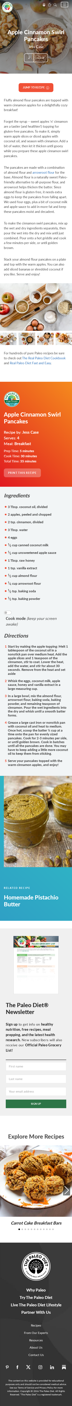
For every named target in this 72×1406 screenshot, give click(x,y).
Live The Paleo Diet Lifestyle (36, 1304)
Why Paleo (36, 1290)
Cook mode (31, 621)
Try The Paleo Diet (36, 1297)
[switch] (8, 613)
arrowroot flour (43, 172)
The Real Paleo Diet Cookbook (44, 358)
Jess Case (36, 47)
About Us (36, 1347)
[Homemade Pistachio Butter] (36, 821)
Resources (36, 1340)
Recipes (36, 1325)
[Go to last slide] (2, 307)
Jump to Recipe (34, 87)
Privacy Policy (46, 1387)
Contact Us (36, 1355)
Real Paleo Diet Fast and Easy (30, 363)
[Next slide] (70, 307)
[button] (64, 4)
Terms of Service (26, 1387)
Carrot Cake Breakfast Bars (36, 1222)
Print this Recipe (22, 472)
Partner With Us (36, 1312)
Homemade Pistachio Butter (31, 900)
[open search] (55, 4)
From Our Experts (36, 1332)
